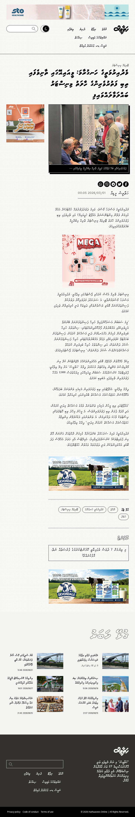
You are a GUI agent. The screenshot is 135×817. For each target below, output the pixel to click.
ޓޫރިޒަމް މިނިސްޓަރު (120, 65)
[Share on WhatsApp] (100, 184)
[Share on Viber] (107, 184)
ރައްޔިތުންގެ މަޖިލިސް (97, 37)
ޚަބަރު (123, 517)
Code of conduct (30, 811)
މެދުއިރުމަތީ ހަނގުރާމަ (94, 509)
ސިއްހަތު (78, 37)
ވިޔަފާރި (71, 29)
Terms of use (47, 811)
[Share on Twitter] (119, 184)
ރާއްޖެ (104, 29)
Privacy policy (13, 811)
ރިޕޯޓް (93, 29)
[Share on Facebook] (126, 184)
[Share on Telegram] (113, 184)
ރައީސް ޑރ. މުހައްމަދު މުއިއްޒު (93, 45)
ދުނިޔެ (82, 29)
